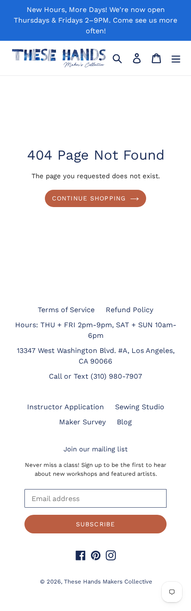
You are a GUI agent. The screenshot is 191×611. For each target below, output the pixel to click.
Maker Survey (82, 422)
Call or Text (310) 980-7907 (95, 376)
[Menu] (176, 58)
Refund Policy (129, 310)
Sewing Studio (139, 407)
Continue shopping (89, 198)
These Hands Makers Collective (108, 581)
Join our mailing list (95, 449)
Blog (124, 422)
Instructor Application (65, 407)
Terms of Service (66, 310)
